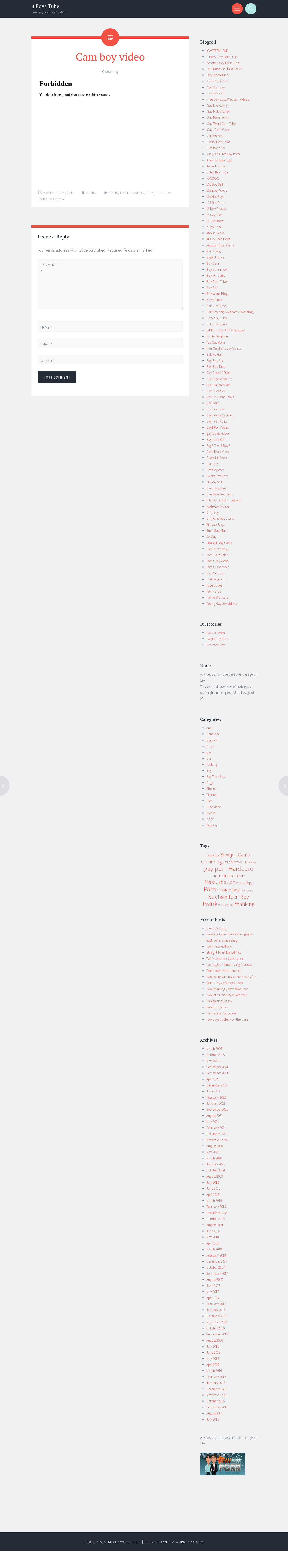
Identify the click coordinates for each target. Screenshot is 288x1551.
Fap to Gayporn (217, 336)
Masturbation (132, 193)
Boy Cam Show (216, 269)
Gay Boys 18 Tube (218, 373)
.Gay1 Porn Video (218, 130)
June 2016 (213, 1352)
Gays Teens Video (218, 452)
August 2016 (214, 1340)
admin (91, 193)
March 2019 (214, 1200)
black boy (213, 855)
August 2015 (214, 1413)
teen (150, 193)
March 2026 (214, 1049)
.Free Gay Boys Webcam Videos (227, 99)
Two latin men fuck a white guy (227, 995)
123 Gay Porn (215, 202)
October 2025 (215, 1055)
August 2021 (214, 1115)
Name (46, 327)
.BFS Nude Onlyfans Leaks (224, 69)
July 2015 (212, 1419)
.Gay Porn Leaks (217, 117)
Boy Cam (212, 263)
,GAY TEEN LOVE (217, 51)
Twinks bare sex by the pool (224, 958)
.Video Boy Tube (217, 172)
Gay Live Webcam (218, 385)
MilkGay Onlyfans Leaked (223, 500)
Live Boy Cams (216, 928)
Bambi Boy (213, 251)
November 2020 (216, 1140)
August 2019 (214, 1176)
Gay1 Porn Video (217, 427)
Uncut (221, 905)
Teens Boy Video (217, 561)
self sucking (247, 890)
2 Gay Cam (213, 227)
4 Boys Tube (45, 6)
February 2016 (216, 1377)
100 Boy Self (214, 184)
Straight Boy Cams (219, 543)
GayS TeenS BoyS (218, 445)
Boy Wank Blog (217, 294)
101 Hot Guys (215, 196)
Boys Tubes (214, 300)
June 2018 (213, 1231)
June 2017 (213, 1286)
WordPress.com (189, 1542)
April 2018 (212, 1243)
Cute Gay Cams (216, 324)
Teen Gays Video (217, 555)
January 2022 (215, 1103)
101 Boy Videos (216, 190)
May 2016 (212, 1358)
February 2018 (216, 1255)
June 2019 (213, 1188)
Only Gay (212, 512)
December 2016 (216, 1316)
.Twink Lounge (216, 166)
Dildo (246, 862)
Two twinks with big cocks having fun (231, 977)
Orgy (209, 782)
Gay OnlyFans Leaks (220, 397)
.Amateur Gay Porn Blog (222, 63)
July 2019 (212, 1182)
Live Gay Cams (216, 488)
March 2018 (214, 1249)
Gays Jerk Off (215, 439)
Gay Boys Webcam (219, 379)
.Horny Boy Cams (218, 142)
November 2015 (216, 1395)
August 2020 (214, 1146)
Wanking (57, 199)
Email (46, 344)
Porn (210, 889)
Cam (209, 752)
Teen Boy (163, 193)
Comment (48, 268)
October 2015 (215, 1401)
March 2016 (214, 1371)
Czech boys (232, 862)
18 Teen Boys (215, 221)
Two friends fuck (217, 1007)
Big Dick (211, 740)
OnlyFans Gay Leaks (220, 518)
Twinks (210, 813)
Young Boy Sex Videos (221, 603)
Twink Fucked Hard (219, 946)
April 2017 (212, 1298)
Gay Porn (212, 403)
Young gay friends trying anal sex (229, 964)
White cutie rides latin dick (223, 971)
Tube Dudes (214, 585)
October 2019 (215, 1170)
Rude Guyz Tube (217, 530)
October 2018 (215, 1219)
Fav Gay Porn (215, 342)
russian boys (229, 890)
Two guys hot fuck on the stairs (227, 1019)
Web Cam (212, 825)
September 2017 (217, 1273)
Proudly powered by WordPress (112, 1542)
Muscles (240, 883)
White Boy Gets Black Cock (224, 983)
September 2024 (217, 1067)
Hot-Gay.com (215, 470)
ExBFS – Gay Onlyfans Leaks (225, 330)
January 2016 (215, 1383)
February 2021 (216, 1128)
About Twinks (215, 233)
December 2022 (216, 1085)
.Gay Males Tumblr (218, 111)
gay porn (216, 868)
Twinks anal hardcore (221, 1013)
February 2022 (216, 1097)
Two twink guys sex (219, 1001)
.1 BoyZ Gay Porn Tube (221, 57)
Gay (209, 770)
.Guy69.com (214, 136)
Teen (209, 801)
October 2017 (215, 1267)
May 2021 (212, 1121)
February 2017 (216, 1304)
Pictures (211, 795)
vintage (229, 905)
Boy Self (212, 287)
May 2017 (212, 1292)
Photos (211, 789)
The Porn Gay (215, 573)
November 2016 (216, 1322)
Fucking (211, 764)
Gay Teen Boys (216, 776)
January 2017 (215, 1310)
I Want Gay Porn (217, 476)
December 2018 (216, 1213)
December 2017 (216, 1261)
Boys (209, 746)
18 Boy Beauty (216, 209)
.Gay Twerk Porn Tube (221, 123)
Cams (113, 193)
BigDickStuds (215, 257)
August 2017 (214, 1279)
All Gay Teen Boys (218, 239)
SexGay (211, 537)
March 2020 (214, 1158)
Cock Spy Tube (216, 318)
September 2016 (217, 1334)
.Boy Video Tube (217, 75)
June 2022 (213, 1091)
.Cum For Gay (215, 87)
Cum (209, 758)
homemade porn (228, 876)
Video (210, 819)
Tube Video (213, 807)
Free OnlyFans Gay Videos (223, 348)
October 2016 (215, 1328)
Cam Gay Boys (216, 306)
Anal (209, 728)
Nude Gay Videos (217, 506)
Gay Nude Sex (215, 391)
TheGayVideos (216, 579)
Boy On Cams (215, 275)
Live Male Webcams (219, 494)
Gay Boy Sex (214, 360)
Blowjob (228, 854)
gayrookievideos (218, 433)
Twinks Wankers (217, 597)
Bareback (213, 734)
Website (47, 361)
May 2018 (212, 1237)
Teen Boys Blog (216, 549)
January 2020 (215, 1164)
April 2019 (212, 1194)
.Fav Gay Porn (215, 93)
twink (42, 199)
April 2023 (212, 1079)
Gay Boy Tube (215, 366)
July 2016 (212, 1346)
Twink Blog (213, 591)
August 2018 (214, 1225)
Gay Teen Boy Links (219, 415)
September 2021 (217, 1109)
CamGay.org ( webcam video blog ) (230, 312)
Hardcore (240, 868)
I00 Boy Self (214, 482)
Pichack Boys (215, 524)
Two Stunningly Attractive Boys (227, 989)
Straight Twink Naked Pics (223, 952)
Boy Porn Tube (216, 281)
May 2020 (212, 1152)
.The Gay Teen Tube (219, 160)
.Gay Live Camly (217, 105)
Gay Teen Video (216, 421)
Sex (212, 896)
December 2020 (216, 1134)
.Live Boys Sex (215, 148)
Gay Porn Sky (215, 409)
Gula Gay (212, 464)
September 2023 (217, 1073)
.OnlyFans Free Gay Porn (223, 154)
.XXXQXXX (212, 178)
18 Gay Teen (214, 215)
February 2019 (216, 1207)
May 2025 (212, 1061)
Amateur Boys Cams (220, 245)
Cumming (211, 861)
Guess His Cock (216, 458)
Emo (253, 862)
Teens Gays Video (218, 567)
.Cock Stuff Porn (217, 81)
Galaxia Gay (214, 354)
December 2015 (216, 1389)
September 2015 (217, 1407)
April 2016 (212, 1364)
